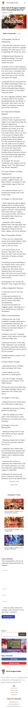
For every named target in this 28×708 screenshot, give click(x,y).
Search (4, 631)
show (18, 33)
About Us (14, 694)
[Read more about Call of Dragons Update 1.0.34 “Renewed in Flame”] (14, 504)
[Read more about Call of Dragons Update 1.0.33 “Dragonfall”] (14, 522)
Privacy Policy (14, 690)
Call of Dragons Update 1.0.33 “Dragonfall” (13, 530)
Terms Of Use (14, 692)
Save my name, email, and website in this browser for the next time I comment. (13, 610)
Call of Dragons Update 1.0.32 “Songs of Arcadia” (13, 548)
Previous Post (14, 481)
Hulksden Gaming (14, 663)
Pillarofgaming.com (14, 702)
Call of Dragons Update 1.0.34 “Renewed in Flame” (13, 512)
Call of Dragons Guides (12, 2)
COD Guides (14, 659)
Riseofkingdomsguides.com (14, 706)
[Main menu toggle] (25, 3)
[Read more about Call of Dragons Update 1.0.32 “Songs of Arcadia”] (14, 540)
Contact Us (14, 688)
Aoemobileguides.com (14, 704)
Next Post (14, 484)
